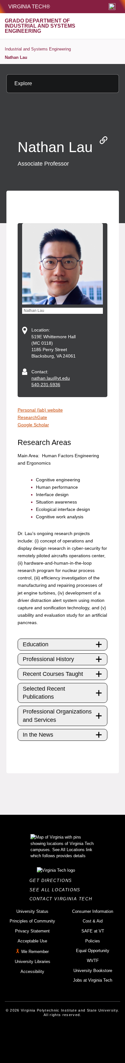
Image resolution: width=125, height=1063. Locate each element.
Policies (92, 941)
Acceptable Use (32, 941)
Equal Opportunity (92, 950)
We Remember (35, 951)
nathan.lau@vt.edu (50, 378)
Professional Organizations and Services (57, 715)
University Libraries (32, 961)
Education (35, 644)
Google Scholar (33, 424)
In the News (38, 734)
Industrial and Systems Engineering (38, 49)
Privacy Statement (32, 931)
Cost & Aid (93, 921)
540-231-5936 (45, 384)
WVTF (93, 960)
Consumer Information (92, 911)
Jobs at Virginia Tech (92, 980)
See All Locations (56, 889)
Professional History (48, 659)
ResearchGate (32, 417)
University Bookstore (92, 970)
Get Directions (52, 880)
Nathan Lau (16, 57)
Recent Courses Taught (53, 674)
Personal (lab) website (40, 410)
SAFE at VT (92, 931)
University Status (32, 911)
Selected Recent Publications (44, 693)
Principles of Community (32, 921)
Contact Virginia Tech (62, 898)
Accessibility (32, 971)
